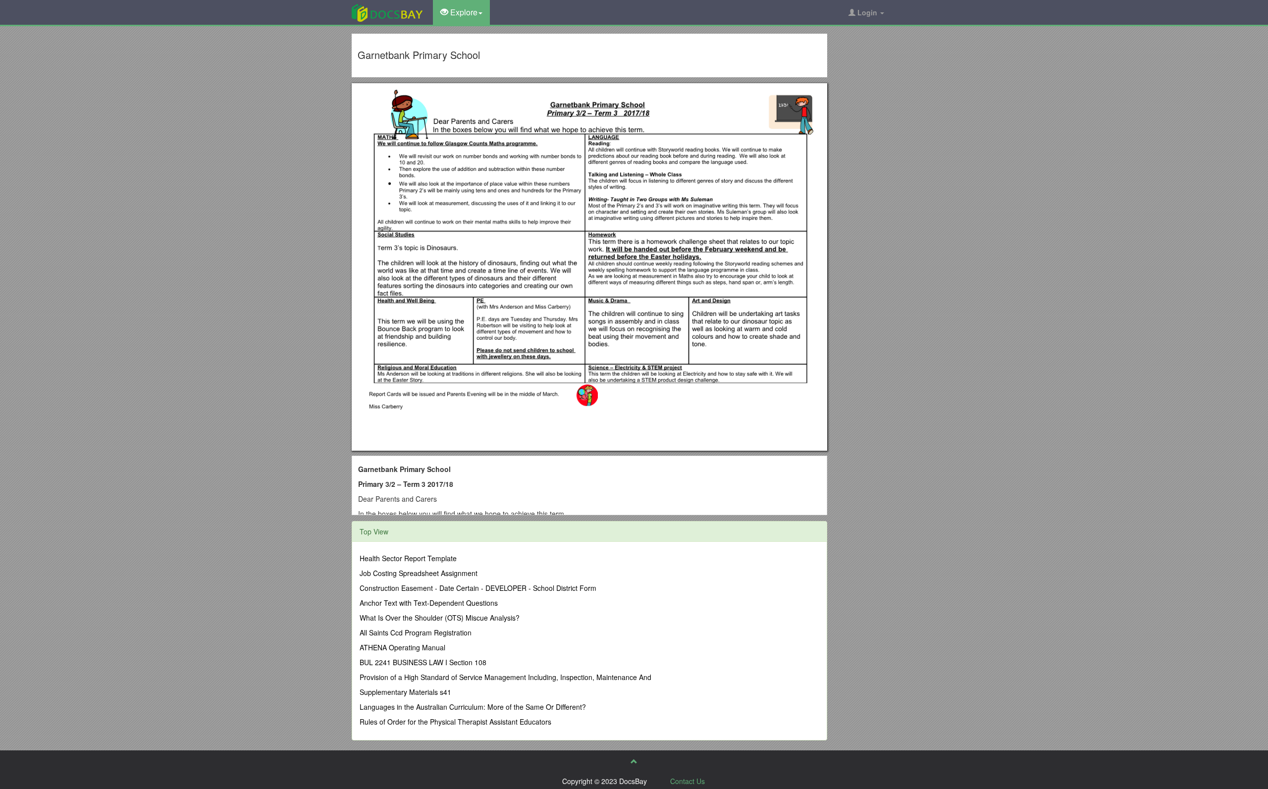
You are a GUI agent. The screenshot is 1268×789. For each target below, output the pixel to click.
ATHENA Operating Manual (402, 647)
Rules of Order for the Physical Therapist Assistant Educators (455, 722)
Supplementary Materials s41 (405, 692)
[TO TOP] (634, 761)
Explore (462, 12)
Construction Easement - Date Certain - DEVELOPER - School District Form (478, 588)
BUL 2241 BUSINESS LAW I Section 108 (423, 662)
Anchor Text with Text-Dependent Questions (429, 603)
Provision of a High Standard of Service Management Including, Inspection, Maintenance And (505, 677)
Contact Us (687, 781)
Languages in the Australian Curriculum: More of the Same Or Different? (473, 707)
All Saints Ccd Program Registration (416, 632)
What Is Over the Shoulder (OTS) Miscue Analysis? (440, 618)
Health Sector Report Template (408, 558)
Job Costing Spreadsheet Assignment (418, 573)
